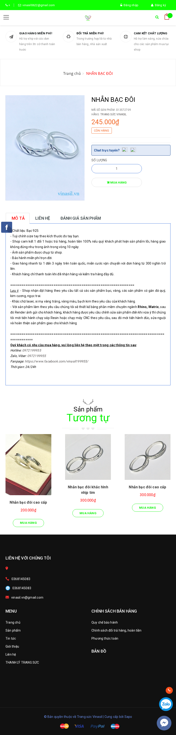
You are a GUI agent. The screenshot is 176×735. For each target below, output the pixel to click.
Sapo (128, 717)
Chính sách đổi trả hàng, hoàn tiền (116, 630)
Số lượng (99, 160)
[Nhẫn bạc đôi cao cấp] (28, 464)
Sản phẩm (13, 630)
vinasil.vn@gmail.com (27, 597)
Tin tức (11, 638)
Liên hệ (11, 654)
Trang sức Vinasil (113, 114)
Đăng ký (159, 5)
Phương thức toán (104, 638)
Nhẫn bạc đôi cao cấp (28, 502)
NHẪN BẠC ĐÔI (99, 73)
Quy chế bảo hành (104, 622)
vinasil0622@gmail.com (38, 5)
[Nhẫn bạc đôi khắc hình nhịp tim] (88, 457)
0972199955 (31, 350)
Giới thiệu (12, 646)
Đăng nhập (130, 5)
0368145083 (20, 579)
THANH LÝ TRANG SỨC (22, 662)
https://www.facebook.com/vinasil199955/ (56, 361)
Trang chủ (13, 622)
